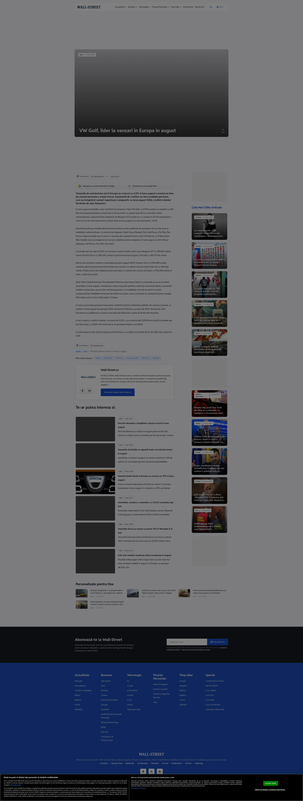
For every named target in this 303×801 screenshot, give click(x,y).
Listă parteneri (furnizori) (138, 788)
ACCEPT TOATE (270, 783)
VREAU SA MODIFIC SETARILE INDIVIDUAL (270, 790)
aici (108, 792)
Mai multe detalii (16, 785)
